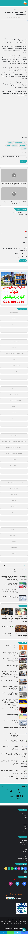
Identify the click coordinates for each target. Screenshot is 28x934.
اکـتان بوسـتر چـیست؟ (14, 394)
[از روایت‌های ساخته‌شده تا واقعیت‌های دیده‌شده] (21, 628)
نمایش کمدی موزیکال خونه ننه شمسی (10, 646)
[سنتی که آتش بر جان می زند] (7, 628)
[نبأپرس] (25, 3)
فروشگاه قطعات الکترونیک (14, 535)
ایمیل (25, 237)
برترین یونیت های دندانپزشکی (14, 330)
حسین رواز (22, 145)
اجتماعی (25, 822)
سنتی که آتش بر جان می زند (7, 634)
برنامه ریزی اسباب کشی (14, 465)
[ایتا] (5, 868)
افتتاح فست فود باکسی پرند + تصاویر (10, 708)
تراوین (14, 476)
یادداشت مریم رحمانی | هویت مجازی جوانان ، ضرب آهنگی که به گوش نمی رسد (7, 618)
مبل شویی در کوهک (14, 435)
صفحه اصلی (24, 813)
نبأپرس (23, 148)
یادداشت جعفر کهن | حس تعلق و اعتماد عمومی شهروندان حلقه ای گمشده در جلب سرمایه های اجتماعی (10, 577)
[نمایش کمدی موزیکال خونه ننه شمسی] (23, 647)
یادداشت (25, 847)
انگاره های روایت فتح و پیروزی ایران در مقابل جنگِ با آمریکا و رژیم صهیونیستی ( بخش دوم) (21, 619)
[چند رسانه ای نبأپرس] (22, 572)
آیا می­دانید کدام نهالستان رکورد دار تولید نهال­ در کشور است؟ (10, 734)
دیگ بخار (14, 324)
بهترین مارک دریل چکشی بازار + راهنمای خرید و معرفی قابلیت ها (10, 753)
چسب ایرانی (14, 553)
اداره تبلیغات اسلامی (20, 142)
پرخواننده (23, 565)
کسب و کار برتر (24, 851)
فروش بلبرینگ (14, 459)
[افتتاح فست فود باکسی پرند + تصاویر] (23, 710)
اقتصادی (25, 824)
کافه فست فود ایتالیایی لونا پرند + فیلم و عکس (9, 680)
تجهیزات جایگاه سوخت (14, 312)
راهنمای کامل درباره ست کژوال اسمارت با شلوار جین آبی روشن (10, 687)
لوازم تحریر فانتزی (14, 388)
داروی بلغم (14, 471)
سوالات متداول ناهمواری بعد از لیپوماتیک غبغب (9, 777)
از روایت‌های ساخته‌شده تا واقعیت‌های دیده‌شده (22, 634)
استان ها (21, 9)
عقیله (8, 145)
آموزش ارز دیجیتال (14, 547)
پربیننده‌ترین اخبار (23, 842)
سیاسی (25, 817)
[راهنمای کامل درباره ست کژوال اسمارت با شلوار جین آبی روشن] (23, 688)
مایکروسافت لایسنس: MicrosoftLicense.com (14, 453)
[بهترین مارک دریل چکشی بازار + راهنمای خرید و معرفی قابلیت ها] (23, 755)
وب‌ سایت (25, 242)
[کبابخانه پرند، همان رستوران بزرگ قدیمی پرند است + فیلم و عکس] (23, 660)
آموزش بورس (14, 523)
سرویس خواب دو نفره (14, 559)
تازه (13, 565)
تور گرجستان (14, 382)
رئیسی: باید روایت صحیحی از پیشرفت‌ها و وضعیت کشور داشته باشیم (10, 584)
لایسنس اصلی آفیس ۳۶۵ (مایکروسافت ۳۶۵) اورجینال (14, 482)
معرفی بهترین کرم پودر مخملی (12, 740)
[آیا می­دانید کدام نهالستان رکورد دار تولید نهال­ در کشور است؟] (23, 735)
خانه (25, 9)
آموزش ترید (14, 518)
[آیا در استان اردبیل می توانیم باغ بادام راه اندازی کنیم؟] (23, 748)
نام (26, 232)
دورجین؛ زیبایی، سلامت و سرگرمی (14, 377)
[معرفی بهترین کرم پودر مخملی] (23, 742)
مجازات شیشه (14, 347)
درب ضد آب (14, 500)
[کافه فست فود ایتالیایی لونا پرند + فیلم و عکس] (23, 682)
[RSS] (25, 871)
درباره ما (25, 833)
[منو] (2, 3)
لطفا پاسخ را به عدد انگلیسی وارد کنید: (19, 253)
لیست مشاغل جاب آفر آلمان (12, 714)
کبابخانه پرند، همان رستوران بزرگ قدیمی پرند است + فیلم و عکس (10, 659)
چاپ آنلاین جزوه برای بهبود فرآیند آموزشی (11, 665)
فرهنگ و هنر (24, 831)
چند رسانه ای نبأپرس (13, 570)
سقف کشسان (14, 412)
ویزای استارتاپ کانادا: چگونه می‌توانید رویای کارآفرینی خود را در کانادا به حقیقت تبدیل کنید (9, 761)
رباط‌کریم (14, 145)
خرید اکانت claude (14, 371)
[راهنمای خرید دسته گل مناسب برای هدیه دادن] (23, 772)
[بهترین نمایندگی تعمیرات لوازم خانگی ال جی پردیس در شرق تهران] (23, 695)
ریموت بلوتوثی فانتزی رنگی (14, 488)
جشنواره (10, 142)
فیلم (26, 854)
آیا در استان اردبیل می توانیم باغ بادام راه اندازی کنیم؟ (10, 747)
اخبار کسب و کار (14, 506)
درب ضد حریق (14, 418)
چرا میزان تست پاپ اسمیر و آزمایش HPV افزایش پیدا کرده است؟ (9, 653)
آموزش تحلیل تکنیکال (14, 529)
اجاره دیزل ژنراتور (14, 429)
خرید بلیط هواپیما (14, 494)
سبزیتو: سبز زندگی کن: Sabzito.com (14, 365)
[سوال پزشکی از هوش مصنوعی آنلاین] (22, 598)
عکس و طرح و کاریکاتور (22, 858)
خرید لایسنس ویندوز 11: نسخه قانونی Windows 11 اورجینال (14, 353)
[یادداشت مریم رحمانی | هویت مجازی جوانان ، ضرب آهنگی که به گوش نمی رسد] (7, 611)
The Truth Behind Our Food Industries (14, 400)
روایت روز (25, 849)
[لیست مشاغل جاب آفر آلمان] (23, 716)
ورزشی (25, 826)
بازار (26, 856)
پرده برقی (14, 359)
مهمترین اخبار (24, 840)
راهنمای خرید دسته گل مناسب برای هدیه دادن (9, 771)
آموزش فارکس (14, 541)
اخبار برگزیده (24, 815)
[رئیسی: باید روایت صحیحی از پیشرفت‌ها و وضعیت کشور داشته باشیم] (22, 585)
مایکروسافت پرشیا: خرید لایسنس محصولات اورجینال (14, 447)
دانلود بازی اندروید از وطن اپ (14, 341)
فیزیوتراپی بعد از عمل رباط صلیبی (11, 727)
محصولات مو (14, 318)
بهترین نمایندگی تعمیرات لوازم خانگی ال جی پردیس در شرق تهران (10, 693)
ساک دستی (14, 512)
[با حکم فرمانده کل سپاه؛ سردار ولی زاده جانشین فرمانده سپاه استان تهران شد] (22, 591)
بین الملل (25, 819)
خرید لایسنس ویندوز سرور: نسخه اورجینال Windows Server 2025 (14, 424)
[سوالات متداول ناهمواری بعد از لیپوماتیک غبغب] (23, 778)
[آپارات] (9, 868)
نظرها (4, 565)
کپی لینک (23, 161)
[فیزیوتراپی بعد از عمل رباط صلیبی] (23, 729)
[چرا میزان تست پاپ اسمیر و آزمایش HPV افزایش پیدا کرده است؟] (23, 654)
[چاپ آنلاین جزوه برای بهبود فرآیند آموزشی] (23, 667)
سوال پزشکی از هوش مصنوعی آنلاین (10, 596)
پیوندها (25, 860)
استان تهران (16, 9)
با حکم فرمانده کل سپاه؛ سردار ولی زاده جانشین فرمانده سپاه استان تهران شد (10, 590)
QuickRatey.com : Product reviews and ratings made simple (14, 441)
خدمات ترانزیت (14, 406)
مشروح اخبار (24, 845)
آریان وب (10, 919)
